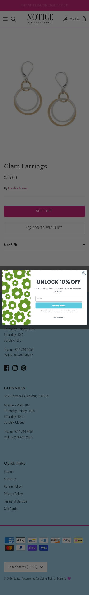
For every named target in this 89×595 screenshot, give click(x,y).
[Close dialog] (84, 273)
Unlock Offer (58, 305)
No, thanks (58, 317)
